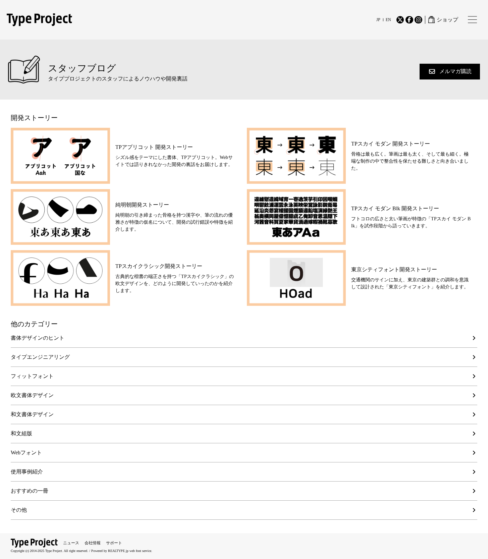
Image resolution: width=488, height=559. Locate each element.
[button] (450, 71)
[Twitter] (400, 19)
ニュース (71, 543)
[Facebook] (409, 19)
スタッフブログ (82, 68)
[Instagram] (418, 19)
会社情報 (93, 543)
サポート (114, 543)
